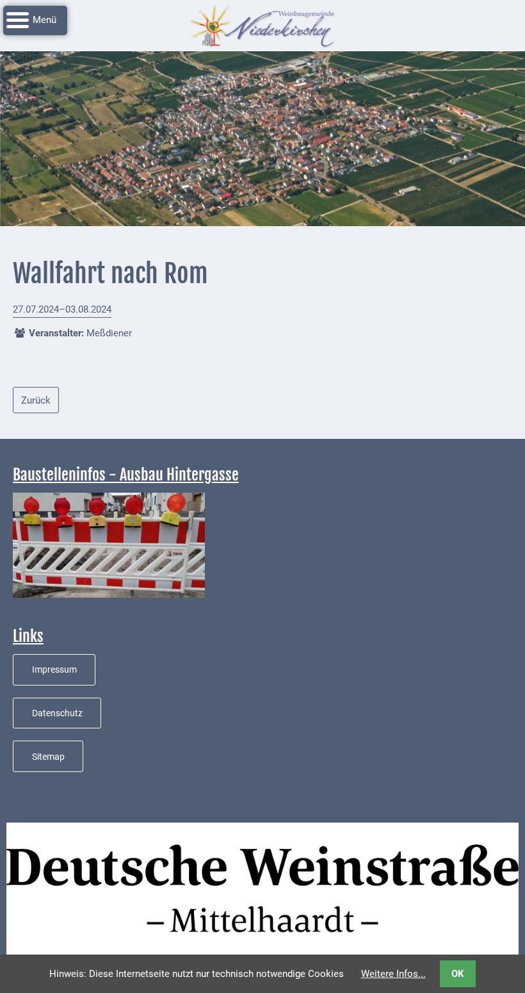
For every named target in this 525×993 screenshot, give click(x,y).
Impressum (54, 669)
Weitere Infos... (393, 974)
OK (457, 974)
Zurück (36, 400)
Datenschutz (57, 713)
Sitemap (48, 756)
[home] (262, 25)
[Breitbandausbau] (109, 544)
